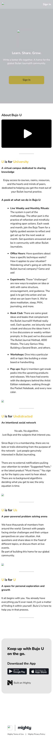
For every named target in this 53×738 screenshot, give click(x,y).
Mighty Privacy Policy (36, 734)
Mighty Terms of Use (16, 734)
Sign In (47, 4)
